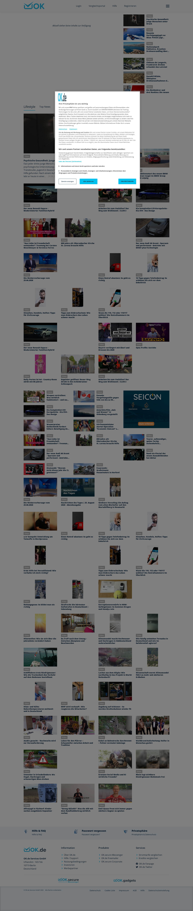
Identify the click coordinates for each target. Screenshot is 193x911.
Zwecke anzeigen (67, 181)
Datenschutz (63, 129)
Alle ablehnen (88, 181)
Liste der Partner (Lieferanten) (70, 161)
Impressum (73, 129)
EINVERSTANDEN (127, 181)
